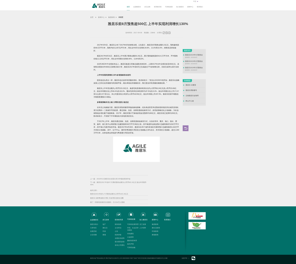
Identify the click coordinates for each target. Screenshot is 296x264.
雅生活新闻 (156, 228)
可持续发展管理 (133, 224)
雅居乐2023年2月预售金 (194, 61)
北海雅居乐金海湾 (192, 96)
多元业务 (147, 7)
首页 (128, 7)
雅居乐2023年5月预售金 (194, 55)
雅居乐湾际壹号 (191, 90)
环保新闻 (155, 231)
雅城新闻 (155, 235)
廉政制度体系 (132, 240)
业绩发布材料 (120, 238)
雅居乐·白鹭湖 (191, 85)
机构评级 (118, 235)
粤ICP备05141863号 (112, 258)
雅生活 (105, 228)
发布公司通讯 (120, 245)
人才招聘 (142, 228)
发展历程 (93, 231)
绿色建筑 (130, 233)
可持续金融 (131, 247)
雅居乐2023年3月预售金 (194, 68)
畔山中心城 (190, 101)
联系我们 (200, 7)
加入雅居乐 (180, 7)
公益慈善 (130, 237)
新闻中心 (190, 7)
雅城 (104, 235)
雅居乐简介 (94, 224)
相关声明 (130, 244)
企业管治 (118, 228)
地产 (104, 224)
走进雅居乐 (137, 7)
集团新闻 (111, 17)
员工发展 (142, 224)
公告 (116, 231)
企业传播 (93, 235)
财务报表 (118, 224)
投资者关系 (158, 7)
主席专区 (93, 228)
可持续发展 (169, 7)
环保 (104, 231)
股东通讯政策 (120, 242)
